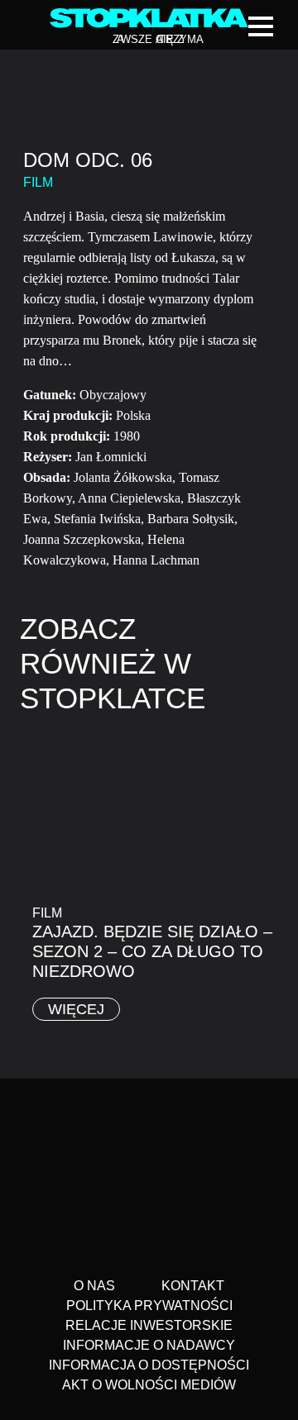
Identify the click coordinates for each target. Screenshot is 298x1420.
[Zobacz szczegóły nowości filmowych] (149, 1407)
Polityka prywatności (149, 1305)
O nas (94, 1286)
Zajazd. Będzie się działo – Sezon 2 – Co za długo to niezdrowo (152, 951)
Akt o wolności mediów (149, 1385)
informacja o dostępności (149, 1365)
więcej (76, 1009)
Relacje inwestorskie (149, 1325)
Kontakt (192, 1286)
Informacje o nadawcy (149, 1345)
